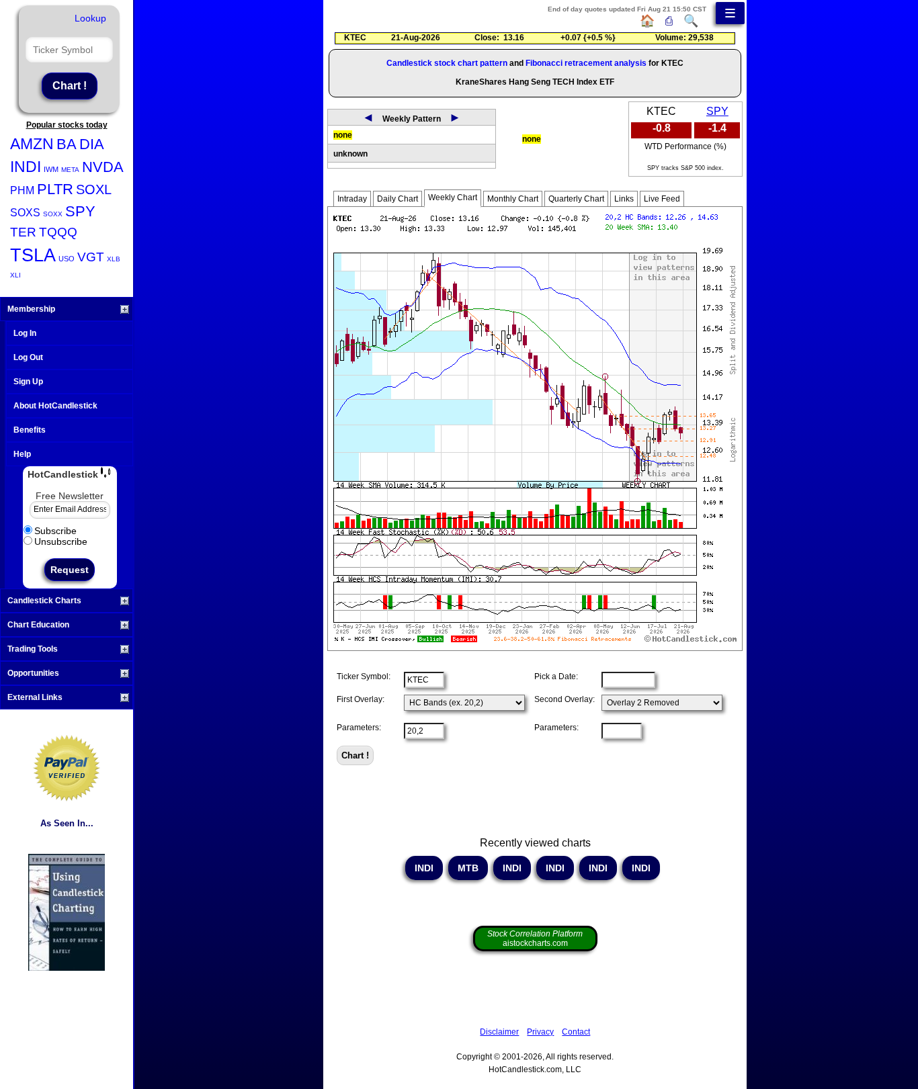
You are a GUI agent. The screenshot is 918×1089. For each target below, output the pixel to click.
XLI (15, 275)
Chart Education (38, 624)
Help (22, 454)
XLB (113, 259)
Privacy (540, 1032)
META (70, 169)
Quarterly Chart (576, 199)
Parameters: (359, 727)
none (342, 135)
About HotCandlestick (55, 405)
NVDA (103, 167)
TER (23, 232)
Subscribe (55, 530)
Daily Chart (397, 199)
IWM (51, 169)
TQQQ (58, 232)
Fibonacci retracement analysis (586, 63)
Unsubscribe (60, 541)
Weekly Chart (452, 197)
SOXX (52, 214)
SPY (80, 211)
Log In (24, 333)
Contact (576, 1032)
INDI (25, 166)
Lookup (90, 18)
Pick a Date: (556, 676)
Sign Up (28, 381)
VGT (90, 257)
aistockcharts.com (535, 938)
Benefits (29, 430)
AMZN (32, 144)
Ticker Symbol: (363, 676)
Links (624, 199)
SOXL (94, 189)
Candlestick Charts (44, 600)
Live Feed (662, 199)
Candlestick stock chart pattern (446, 63)
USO (66, 259)
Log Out (28, 357)
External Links (34, 697)
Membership (31, 309)
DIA (91, 144)
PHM (22, 190)
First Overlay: (360, 699)
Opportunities (33, 673)
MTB (468, 868)
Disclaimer (499, 1032)
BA (66, 144)
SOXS (25, 212)
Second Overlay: (564, 699)
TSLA (33, 255)
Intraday (352, 199)
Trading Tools (32, 649)
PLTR (55, 189)
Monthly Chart (512, 199)
